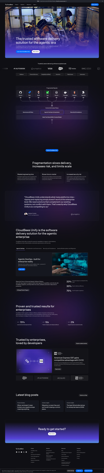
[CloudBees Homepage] (20, 448)
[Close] (102, 470)
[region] (52, 471)
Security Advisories (65, 456)
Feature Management (35, 456)
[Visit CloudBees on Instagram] (19, 452)
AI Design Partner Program (66, 452)
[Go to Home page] (9, 4)
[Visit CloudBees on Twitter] (24, 452)
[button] (17, 4)
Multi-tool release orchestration (49, 456)
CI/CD (32, 452)
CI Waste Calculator (65, 465)
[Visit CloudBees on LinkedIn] (26, 452)
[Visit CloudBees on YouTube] (21, 452)
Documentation (64, 458)
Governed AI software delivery (50, 453)
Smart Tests (33, 458)
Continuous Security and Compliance (50, 459)
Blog (62, 450)
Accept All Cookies (88, 470)
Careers (78, 456)
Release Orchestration (35, 460)
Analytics (32, 462)
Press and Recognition (81, 452)
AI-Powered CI (49, 450)
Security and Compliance (35, 454)
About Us (78, 450)
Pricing (78, 458)
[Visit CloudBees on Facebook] (16, 452)
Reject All (79, 470)
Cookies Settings (70, 470)
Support (63, 460)
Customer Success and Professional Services (65, 463)
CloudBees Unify (34, 450)
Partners (78, 454)
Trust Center (63, 454)
